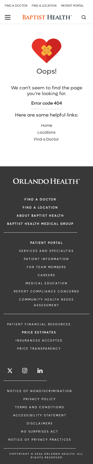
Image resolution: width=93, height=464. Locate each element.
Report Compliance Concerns (46, 291)
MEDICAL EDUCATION (47, 283)
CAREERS (46, 275)
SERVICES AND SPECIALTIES (46, 251)
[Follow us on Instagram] (25, 371)
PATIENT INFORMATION (46, 259)
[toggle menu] (8, 18)
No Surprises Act (39, 431)
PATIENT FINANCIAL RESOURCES (39, 324)
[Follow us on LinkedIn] (40, 371)
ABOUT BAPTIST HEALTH (40, 216)
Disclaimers (40, 423)
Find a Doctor (16, 6)
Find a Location (44, 6)
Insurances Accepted (39, 340)
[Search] (83, 18)
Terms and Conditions (39, 407)
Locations (46, 132)
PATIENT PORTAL (46, 243)
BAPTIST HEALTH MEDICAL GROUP (40, 224)
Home (46, 125)
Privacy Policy (39, 399)
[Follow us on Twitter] (10, 371)
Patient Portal (72, 6)
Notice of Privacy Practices (39, 440)
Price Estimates (39, 332)
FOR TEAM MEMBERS (46, 267)
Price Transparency (39, 349)
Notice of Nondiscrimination (39, 391)
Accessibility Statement (40, 415)
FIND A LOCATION (40, 207)
